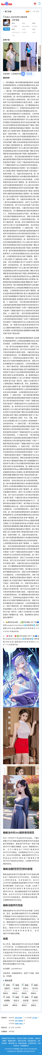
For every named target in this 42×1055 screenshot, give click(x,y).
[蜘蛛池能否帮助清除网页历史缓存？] (35, 987)
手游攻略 (18, 1027)
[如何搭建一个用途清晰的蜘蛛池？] (7, 987)
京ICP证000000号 (29, 1051)
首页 (29, 11)
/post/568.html (16, 969)
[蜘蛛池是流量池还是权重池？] (7, 999)
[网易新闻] (7, 3)
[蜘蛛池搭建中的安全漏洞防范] (35, 999)
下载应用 (6, 29)
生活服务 (14, 26)
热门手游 (36, 11)
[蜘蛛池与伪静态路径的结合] (16, 987)
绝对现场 (20, 1051)
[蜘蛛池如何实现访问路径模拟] (26, 999)
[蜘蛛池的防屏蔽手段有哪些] (26, 987)
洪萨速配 (11, 1031)
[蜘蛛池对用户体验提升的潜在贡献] (16, 999)
